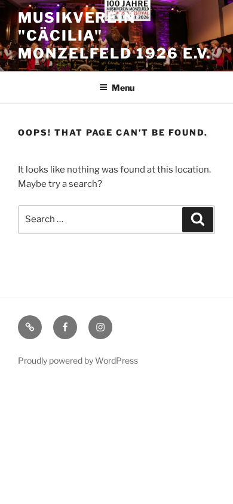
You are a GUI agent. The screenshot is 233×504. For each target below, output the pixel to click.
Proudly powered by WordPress (78, 360)
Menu (123, 87)
